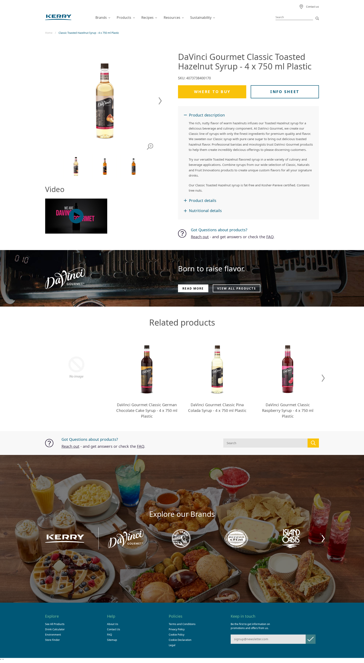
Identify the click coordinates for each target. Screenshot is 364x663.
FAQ (269, 236)
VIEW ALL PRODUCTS (236, 288)
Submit (311, 639)
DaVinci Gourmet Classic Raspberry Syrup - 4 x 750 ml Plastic (287, 410)
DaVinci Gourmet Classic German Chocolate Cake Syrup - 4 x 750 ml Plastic (146, 410)
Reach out (200, 236)
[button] (160, 101)
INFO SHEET (284, 91)
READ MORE (193, 288)
